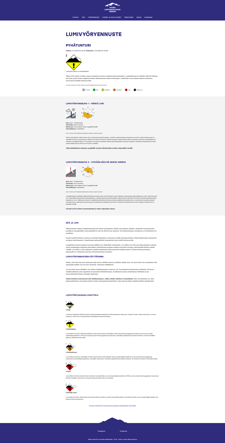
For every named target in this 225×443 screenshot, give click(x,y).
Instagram (101, 431)
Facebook (123, 431)
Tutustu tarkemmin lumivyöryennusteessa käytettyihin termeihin (112, 406)
